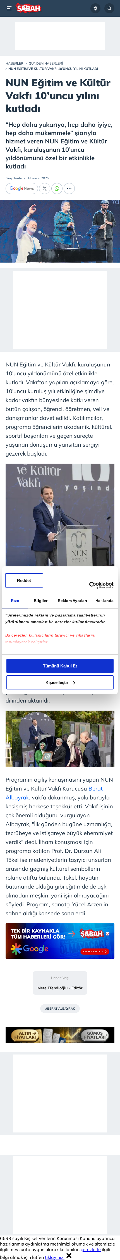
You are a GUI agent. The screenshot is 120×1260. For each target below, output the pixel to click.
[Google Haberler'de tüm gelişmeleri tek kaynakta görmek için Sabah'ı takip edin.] (60, 943)
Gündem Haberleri (46, 63)
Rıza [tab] (15, 600)
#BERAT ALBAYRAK (60, 1009)
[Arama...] (109, 8)
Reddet (24, 580)
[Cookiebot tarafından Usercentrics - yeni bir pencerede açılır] (89, 585)
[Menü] (10, 8)
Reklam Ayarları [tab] (72, 600)
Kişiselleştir (56, 682)
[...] (69, 188)
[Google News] (22, 188)
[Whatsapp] (57, 188)
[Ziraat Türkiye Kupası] (95, 8)
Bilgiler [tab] (40, 600)
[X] (44, 188)
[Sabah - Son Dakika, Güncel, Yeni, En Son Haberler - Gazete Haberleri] (28, 8)
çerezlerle (91, 1249)
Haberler (14, 63)
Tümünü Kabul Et (60, 666)
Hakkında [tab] (104, 600)
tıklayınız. (54, 1257)
